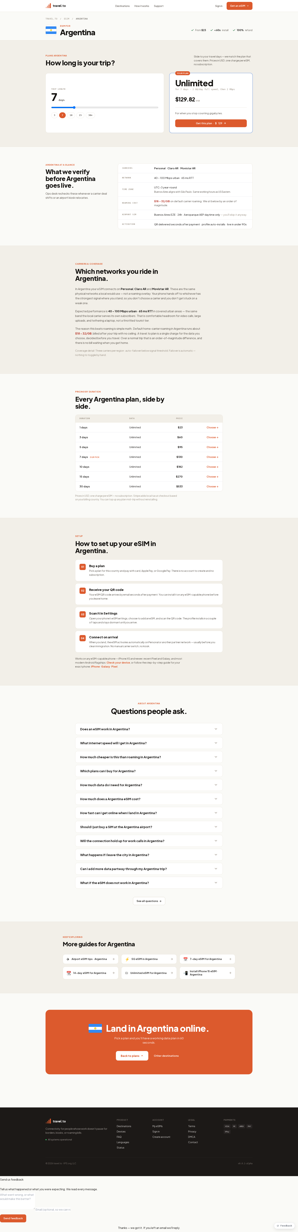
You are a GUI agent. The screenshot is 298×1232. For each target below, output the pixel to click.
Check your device (118, 662)
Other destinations (166, 1055)
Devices (121, 1131)
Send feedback (13, 1218)
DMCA (191, 1136)
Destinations (122, 5)
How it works (142, 5)
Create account (161, 1136)
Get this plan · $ (209, 123)
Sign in (218, 5)
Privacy (192, 1131)
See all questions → (149, 900)
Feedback (286, 1225)
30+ (90, 115)
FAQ (119, 1136)
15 (80, 115)
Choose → (212, 427)
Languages (123, 1142)
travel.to (51, 19)
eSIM (66, 19)
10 (71, 115)
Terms (191, 1126)
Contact (193, 1142)
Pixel (114, 666)
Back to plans (130, 1055)
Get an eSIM (237, 5)
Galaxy (105, 666)
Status (120, 1147)
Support (158, 5)
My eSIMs (157, 1126)
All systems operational (60, 1139)
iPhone (95, 666)
